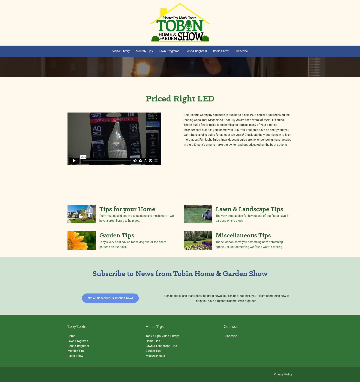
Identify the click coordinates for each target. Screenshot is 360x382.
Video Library (121, 51)
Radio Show (221, 51)
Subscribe (241, 51)
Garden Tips (153, 351)
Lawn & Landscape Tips (161, 346)
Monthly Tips (144, 51)
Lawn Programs (169, 51)
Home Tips (153, 341)
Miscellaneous (155, 356)
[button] (110, 298)
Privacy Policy (283, 374)
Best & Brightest (196, 51)
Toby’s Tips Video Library (162, 336)
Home (71, 336)
